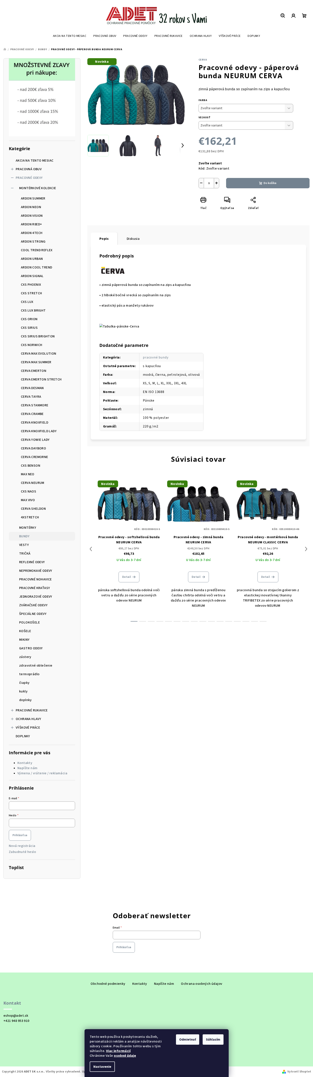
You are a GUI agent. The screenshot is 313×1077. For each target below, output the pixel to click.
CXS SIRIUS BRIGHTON (38, 336)
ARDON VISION (32, 215)
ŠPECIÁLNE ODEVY (32, 613)
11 (228, 621)
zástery (25, 657)
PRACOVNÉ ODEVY (29, 177)
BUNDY (24, 536)
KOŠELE (25, 631)
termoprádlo (29, 674)
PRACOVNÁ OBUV (29, 169)
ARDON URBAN (32, 258)
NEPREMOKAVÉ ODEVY (35, 570)
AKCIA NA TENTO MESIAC (34, 160)
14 (254, 621)
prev (90, 549)
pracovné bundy (155, 357)
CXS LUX (27, 301)
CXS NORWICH (31, 345)
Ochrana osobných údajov (201, 983)
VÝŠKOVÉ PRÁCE (28, 727)
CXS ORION (29, 319)
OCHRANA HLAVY (28, 719)
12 (237, 621)
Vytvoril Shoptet (299, 1071)
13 (245, 621)
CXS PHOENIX (31, 284)
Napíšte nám (27, 768)
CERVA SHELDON (33, 508)
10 (220, 621)
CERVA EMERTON (33, 370)
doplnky (25, 700)
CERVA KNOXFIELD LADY (39, 431)
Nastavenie (102, 1066)
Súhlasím (213, 1039)
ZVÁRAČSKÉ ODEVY (33, 605)
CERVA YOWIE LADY (35, 439)
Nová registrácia (22, 845)
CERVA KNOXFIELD (34, 422)
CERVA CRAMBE (32, 413)
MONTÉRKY (27, 527)
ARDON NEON (31, 207)
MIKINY (24, 639)
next (306, 549)
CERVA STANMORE (34, 405)
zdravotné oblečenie (35, 665)
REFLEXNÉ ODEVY (32, 562)
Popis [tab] (104, 238)
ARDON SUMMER (33, 198)
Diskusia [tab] (133, 238)
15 (263, 621)
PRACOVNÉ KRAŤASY (34, 588)
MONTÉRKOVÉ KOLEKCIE (37, 188)
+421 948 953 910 (16, 1020)
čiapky (24, 682)
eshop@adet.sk (15, 1015)
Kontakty (24, 763)
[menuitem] (69, 36)
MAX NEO (27, 474)
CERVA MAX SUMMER (36, 362)
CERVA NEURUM (32, 482)
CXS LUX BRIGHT (33, 310)
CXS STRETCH (31, 293)
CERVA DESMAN (32, 388)
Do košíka (270, 183)
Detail (126, 577)
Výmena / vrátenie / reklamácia (42, 773)
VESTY (24, 544)
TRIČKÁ (24, 553)
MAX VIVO (28, 500)
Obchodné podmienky (108, 983)
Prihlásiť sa (19, 835)
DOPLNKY (23, 736)
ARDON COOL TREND (36, 267)
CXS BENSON (30, 465)
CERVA (203, 60)
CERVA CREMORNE (34, 457)
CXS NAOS (28, 491)
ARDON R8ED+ (31, 224)
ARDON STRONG (33, 241)
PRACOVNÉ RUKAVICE (32, 710)
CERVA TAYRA (31, 396)
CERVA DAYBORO (33, 448)
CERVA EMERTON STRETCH (41, 379)
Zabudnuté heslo (22, 851)
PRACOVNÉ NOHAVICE (35, 579)
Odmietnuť (187, 1039)
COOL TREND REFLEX (36, 250)
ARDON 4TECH (31, 233)
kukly (23, 691)
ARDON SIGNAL (32, 276)
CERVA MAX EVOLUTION (38, 353)
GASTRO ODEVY (31, 648)
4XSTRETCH (30, 517)
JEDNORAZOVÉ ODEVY (35, 596)
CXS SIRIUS (29, 327)
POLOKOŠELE (29, 622)
